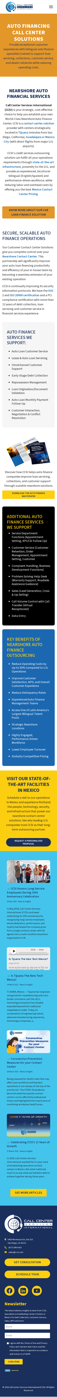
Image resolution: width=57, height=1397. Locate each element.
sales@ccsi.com (16, 1252)
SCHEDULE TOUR (27, 1274)
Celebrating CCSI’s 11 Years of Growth (28, 1144)
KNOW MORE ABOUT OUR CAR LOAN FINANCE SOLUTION (28, 212)
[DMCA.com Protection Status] (28, 1370)
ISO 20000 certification (24, 295)
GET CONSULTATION (27, 1262)
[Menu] (51, 7)
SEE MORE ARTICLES (28, 1193)
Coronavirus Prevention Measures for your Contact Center (24, 1063)
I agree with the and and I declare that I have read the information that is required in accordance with (29, 1349)
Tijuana (23, 132)
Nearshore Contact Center (19, 256)
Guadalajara (33, 137)
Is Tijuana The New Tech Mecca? (25, 978)
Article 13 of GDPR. (22, 1354)
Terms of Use (30, 1343)
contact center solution (38, 123)
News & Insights (24, 901)
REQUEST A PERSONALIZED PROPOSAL (29, 842)
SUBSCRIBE (14, 1361)
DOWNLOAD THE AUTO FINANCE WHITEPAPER (28, 495)
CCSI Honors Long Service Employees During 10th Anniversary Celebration (26, 893)
